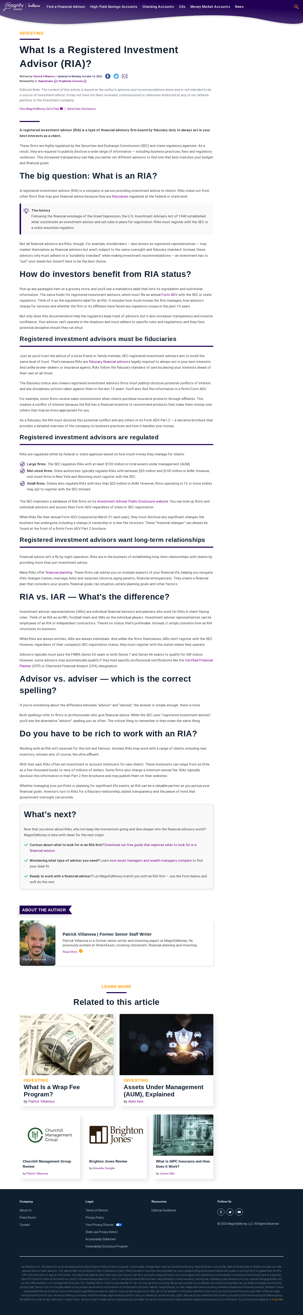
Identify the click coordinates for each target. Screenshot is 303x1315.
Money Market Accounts (210, 7)
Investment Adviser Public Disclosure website (132, 501)
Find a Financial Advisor (66, 7)
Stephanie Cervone (71, 81)
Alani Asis (135, 1101)
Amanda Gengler (104, 1168)
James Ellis (167, 1173)
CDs (182, 7)
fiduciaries (120, 196)
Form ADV (169, 295)
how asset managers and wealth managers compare (151, 860)
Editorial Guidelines (164, 1210)
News (239, 7)
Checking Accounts (158, 7)
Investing (32, 33)
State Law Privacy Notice (101, 1232)
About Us (26, 1210)
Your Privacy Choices (100, 1224)
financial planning (59, 572)
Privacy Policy (95, 1217)
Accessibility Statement (101, 1239)
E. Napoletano (44, 81)
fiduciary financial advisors (109, 362)
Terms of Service (97, 1210)
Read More (70, 951)
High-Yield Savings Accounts (113, 7)
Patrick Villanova (43, 76)
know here (277, 1299)
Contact (25, 1224)
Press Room (28, 1217)
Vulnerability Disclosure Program (107, 1246)
